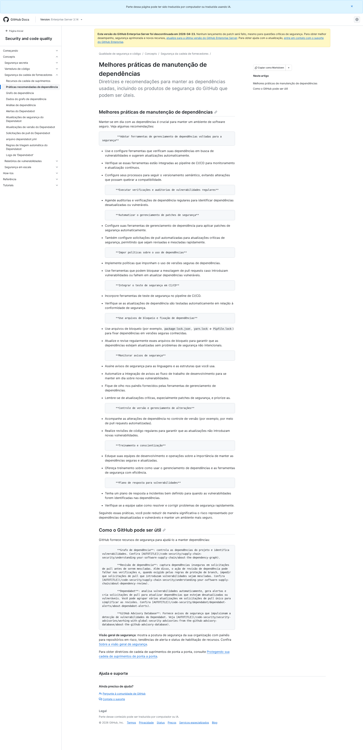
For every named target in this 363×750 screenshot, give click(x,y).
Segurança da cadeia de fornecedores (184, 53)
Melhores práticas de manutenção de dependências (156, 112)
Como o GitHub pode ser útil (130, 530)
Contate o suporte (114, 699)
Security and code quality (28, 38)
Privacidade (146, 722)
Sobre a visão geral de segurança (123, 644)
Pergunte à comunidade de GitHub (124, 693)
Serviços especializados (194, 722)
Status (161, 722)
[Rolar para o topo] (354, 741)
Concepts (151, 53)
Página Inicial (16, 30)
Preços (172, 722)
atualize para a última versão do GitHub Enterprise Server (201, 38)
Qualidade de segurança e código (120, 53)
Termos (131, 722)
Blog (214, 722)
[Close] (352, 6)
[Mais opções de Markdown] (288, 68)
